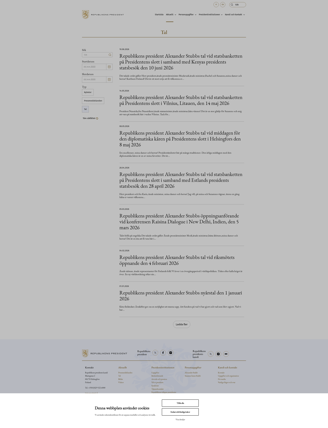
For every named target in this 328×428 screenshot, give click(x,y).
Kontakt (221, 372)
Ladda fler (182, 324)
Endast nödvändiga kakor (180, 412)
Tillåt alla (180, 403)
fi (216, 4)
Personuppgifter (186, 14)
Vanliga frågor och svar (226, 382)
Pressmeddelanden (93, 101)
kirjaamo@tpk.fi (91, 393)
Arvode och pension (159, 379)
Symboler (155, 385)
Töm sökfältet (89, 118)
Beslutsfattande (157, 375)
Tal (85, 109)
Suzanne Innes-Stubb (193, 375)
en (223, 4)
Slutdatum (88, 74)
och (227, 375)
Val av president (157, 382)
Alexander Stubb (191, 372)
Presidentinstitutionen (209, 14)
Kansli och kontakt (233, 14)
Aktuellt (169, 14)
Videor (121, 382)
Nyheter (87, 92)
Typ (84, 87)
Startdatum (88, 61)
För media (222, 379)
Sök (84, 50)
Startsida (159, 14)
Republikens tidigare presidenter (163, 392)
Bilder (120, 379)
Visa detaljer (180, 419)
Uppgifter (155, 372)
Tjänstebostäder (157, 389)
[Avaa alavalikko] (174, 14)
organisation (234, 375)
